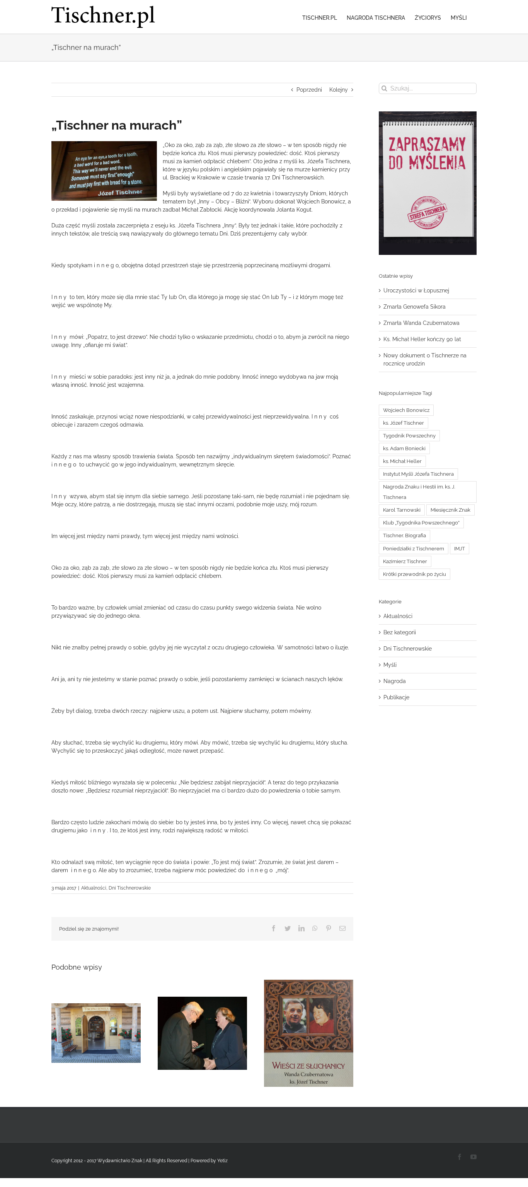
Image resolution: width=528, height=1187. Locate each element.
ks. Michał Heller (402, 461)
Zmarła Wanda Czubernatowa (421, 323)
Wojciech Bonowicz (406, 410)
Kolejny (338, 90)
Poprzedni (309, 90)
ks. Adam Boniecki (404, 448)
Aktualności (93, 888)
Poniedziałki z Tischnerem (413, 549)
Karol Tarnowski (402, 510)
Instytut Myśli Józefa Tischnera (418, 474)
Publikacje (396, 697)
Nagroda (394, 681)
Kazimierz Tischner (405, 561)
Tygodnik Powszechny (409, 436)
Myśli (390, 665)
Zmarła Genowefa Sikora (414, 307)
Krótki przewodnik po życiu (414, 574)
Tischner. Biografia (404, 535)
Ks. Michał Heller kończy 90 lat (422, 339)
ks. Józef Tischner (403, 423)
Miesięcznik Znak (450, 510)
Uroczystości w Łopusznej (416, 290)
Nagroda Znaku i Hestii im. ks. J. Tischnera (419, 492)
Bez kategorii (399, 632)
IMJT (459, 549)
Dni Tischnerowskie (130, 888)
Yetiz (222, 1160)
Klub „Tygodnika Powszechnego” (421, 523)
